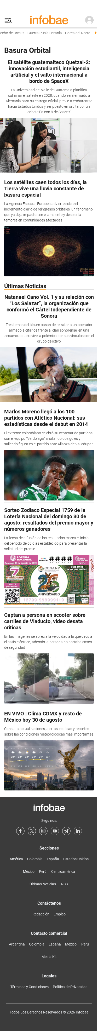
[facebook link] (20, 831)
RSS (64, 884)
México (28, 871)
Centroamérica (63, 871)
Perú (43, 871)
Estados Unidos (76, 859)
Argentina (17, 944)
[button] (8, 20)
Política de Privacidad (70, 987)
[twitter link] (32, 831)
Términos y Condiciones (29, 987)
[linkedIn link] (78, 831)
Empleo (60, 914)
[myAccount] (89, 20)
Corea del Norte (75, 33)
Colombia (35, 859)
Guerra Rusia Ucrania (42, 33)
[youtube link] (55, 831)
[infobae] (49, 20)
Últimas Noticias (43, 884)
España (53, 859)
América (16, 859)
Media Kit (49, 957)
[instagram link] (43, 831)
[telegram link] (66, 831)
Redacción (40, 914)
